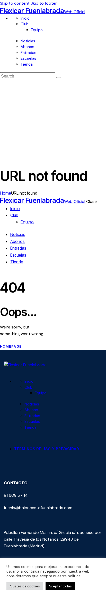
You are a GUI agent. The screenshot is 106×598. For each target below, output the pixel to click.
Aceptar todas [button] (60, 586)
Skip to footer (44, 3)
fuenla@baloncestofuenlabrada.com (38, 507)
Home (5, 193)
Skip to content (15, 3)
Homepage (11, 346)
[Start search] (58, 77)
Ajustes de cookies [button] (25, 586)
